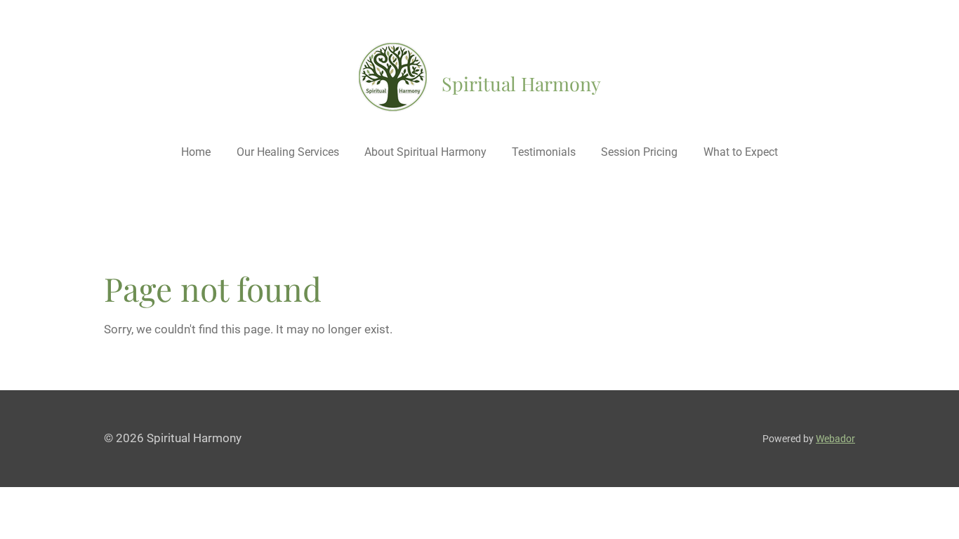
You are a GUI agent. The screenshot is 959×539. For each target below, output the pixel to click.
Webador (835, 438)
